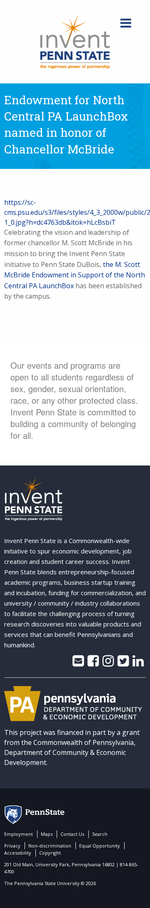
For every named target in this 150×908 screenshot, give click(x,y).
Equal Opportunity (99, 846)
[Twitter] (123, 663)
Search (100, 834)
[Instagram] (108, 663)
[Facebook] (93, 663)
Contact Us (72, 834)
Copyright (50, 853)
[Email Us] (78, 663)
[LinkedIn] (138, 663)
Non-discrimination (49, 846)
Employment (18, 834)
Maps (46, 834)
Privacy (12, 846)
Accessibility (17, 853)
